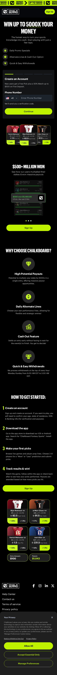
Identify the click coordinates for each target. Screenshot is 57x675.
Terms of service (11, 604)
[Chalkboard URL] (10, 11)
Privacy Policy (31, 639)
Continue (28, 111)
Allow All (28, 646)
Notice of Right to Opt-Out (14, 639)
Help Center (9, 594)
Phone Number (13, 92)
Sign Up (49, 12)
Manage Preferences (28, 663)
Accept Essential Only (28, 654)
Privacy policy (10, 609)
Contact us (8, 599)
